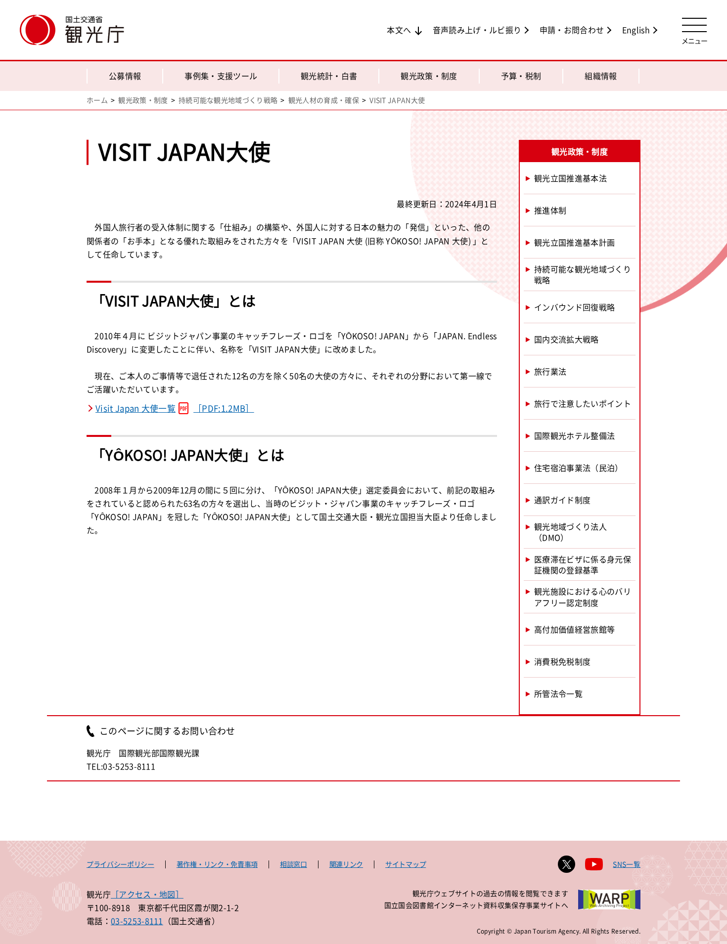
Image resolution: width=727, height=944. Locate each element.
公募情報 (125, 76)
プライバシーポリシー (120, 864)
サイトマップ (405, 864)
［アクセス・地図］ (147, 894)
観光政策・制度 (429, 76)
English (636, 30)
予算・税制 (521, 76)
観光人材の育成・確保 (323, 100)
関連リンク (346, 864)
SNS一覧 (626, 864)
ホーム (97, 100)
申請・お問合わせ (572, 30)
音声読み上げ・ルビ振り (477, 30)
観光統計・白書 (329, 76)
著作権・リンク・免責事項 (217, 864)
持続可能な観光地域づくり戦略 (228, 100)
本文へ (399, 30)
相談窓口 (293, 864)
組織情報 (601, 76)
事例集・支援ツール (220, 76)
